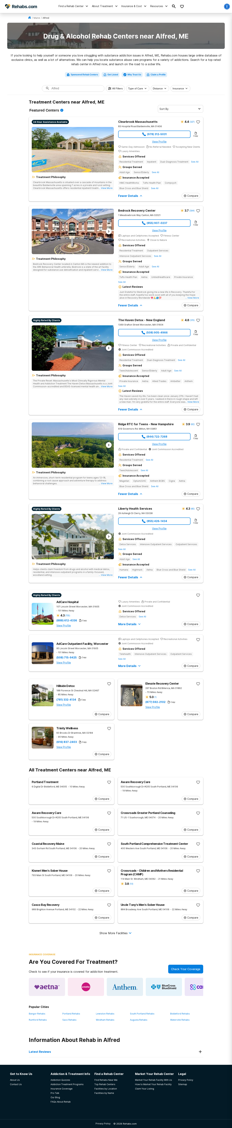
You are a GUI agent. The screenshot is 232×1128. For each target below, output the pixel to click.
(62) (192, 424)
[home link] (29, 18)
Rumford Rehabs (38, 1019)
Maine (37, 18)
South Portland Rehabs (142, 1013)
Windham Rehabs (105, 1019)
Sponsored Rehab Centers (84, 74)
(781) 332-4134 (66, 699)
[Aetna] (47, 987)
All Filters (117, 88)
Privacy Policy (103, 1123)
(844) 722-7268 (156, 436)
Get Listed (112, 74)
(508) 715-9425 (66, 657)
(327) (192, 121)
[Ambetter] (86, 987)
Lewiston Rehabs (105, 1013)
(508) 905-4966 (157, 332)
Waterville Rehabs (180, 1019)
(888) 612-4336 (66, 620)
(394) (191, 210)
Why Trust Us (134, 74)
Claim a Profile (158, 74)
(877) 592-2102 (155, 702)
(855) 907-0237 (157, 223)
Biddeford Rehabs (180, 1013)
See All (194, 161)
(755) (67, 615)
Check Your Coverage (185, 969)
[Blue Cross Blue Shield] (164, 987)
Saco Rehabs (69, 1019)
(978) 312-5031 (157, 134)
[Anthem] (125, 987)
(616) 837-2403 (66, 742)
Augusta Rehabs (138, 1019)
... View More (106, 188)
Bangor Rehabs (37, 1013)
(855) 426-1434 (157, 521)
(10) (131, 883)
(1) (155, 697)
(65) (192, 508)
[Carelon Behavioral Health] (203, 987)
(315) (192, 320)
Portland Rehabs (71, 1013)
